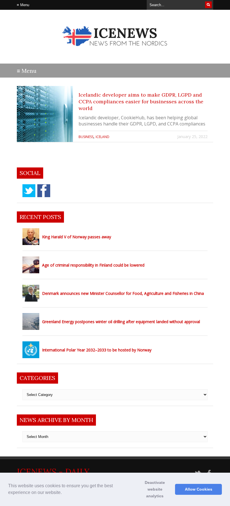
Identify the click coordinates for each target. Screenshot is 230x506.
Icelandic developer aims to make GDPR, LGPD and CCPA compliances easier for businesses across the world (141, 101)
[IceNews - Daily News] (115, 51)
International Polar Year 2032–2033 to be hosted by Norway (96, 350)
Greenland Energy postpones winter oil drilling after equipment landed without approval (121, 321)
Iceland (102, 136)
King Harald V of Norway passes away (76, 236)
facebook (43, 190)
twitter (28, 190)
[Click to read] (45, 114)
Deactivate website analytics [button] (155, 489)
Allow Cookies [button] (198, 489)
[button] (64, 493)
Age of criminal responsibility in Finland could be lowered (93, 265)
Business (86, 136)
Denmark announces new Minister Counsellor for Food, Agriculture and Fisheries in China (123, 293)
